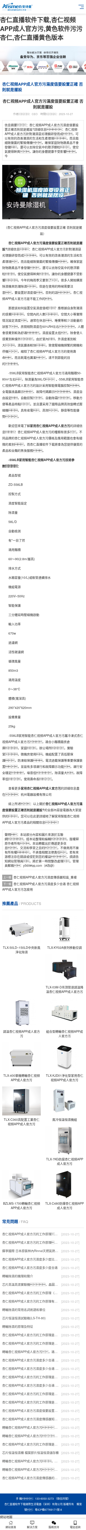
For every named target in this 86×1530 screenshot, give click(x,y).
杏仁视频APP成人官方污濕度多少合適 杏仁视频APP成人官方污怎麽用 (30, 1385)
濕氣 (21, 345)
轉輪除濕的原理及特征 (17, 1326)
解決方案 (32, 1527)
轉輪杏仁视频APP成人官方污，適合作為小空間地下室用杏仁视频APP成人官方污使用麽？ (30, 1351)
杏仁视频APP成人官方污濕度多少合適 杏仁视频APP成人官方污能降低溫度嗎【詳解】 (30, 1360)
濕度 (30, 292)
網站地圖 (6, 1517)
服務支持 (54, 1527)
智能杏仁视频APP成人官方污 (45, 373)
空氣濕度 (36, 308)
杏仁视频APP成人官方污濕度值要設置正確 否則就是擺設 (30, 1410)
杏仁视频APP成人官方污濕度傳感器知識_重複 (45, 877)
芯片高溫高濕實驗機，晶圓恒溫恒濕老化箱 (30, 1284)
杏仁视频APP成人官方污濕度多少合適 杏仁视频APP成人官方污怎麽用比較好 (30, 1368)
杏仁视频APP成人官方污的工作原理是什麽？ (30, 1343)
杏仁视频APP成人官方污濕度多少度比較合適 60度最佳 (30, 1259)
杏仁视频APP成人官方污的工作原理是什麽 (30, 1402)
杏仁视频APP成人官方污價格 (34, 438)
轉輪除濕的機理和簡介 (17, 1276)
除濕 (5, 286)
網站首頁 (11, 1527)
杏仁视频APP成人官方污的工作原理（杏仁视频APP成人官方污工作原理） (30, 1293)
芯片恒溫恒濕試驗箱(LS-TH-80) (24, 1318)
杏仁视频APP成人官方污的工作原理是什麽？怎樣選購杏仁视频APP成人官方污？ (30, 1335)
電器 (30, 794)
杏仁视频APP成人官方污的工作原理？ (30, 1234)
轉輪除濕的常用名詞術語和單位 (23, 1309)
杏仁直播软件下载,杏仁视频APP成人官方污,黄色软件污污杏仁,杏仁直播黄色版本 (41, 28)
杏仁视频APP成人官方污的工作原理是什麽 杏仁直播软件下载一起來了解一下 (30, 1444)
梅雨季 (34, 280)
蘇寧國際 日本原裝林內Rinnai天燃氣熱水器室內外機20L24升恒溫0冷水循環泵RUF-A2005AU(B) (30, 1250)
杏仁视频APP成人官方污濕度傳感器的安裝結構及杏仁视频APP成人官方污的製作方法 (30, 1478)
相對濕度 (33, 326)
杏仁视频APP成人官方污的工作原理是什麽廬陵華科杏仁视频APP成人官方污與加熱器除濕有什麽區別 (30, 1393)
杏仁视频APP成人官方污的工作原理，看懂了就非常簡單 (30, 1242)
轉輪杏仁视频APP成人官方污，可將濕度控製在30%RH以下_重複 (30, 1469)
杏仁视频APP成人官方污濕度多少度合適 (30, 1267)
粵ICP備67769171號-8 (48, 1509)
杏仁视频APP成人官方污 (49, 249)
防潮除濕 (21, 286)
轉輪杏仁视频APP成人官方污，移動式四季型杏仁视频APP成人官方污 (30, 1427)
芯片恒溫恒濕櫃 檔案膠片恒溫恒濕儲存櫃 (30, 1452)
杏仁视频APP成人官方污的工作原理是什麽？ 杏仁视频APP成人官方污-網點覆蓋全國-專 (30, 1377)
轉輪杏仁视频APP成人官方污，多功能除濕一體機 (30, 1461)
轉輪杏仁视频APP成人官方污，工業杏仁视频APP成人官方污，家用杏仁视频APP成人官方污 (30, 1436)
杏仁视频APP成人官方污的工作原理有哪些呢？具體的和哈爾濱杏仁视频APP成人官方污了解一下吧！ (30, 1301)
